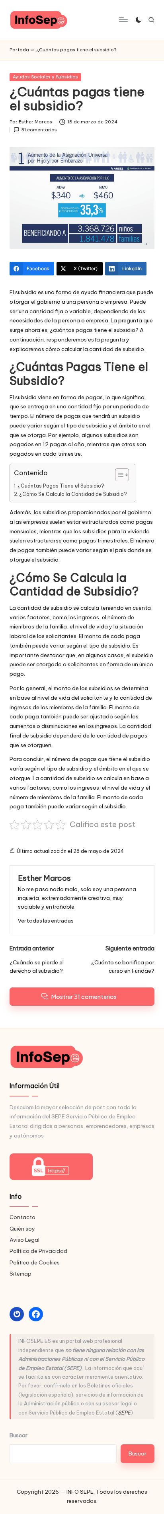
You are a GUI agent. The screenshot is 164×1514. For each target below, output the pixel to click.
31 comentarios (39, 130)
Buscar (18, 1435)
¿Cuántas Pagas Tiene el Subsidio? (61, 486)
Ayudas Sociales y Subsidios (45, 77)
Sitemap (20, 1273)
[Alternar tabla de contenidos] (118, 475)
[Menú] (123, 20)
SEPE (124, 1412)
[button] (46, 921)
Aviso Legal (24, 1239)
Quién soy (22, 1228)
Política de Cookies (35, 1262)
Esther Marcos (44, 878)
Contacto (22, 1217)
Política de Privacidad (38, 1251)
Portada (19, 50)
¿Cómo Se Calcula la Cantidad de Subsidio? (73, 494)
